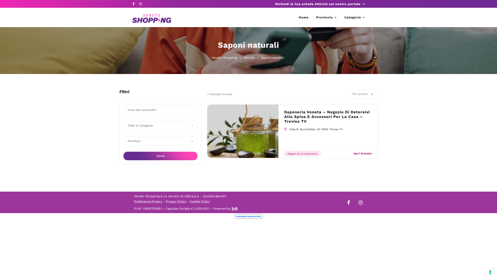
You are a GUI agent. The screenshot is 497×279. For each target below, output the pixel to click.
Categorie (352, 17)
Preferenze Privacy (148, 201)
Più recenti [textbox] (360, 94)
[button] (160, 125)
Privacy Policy (176, 201)
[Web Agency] (234, 208)
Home (303, 17)
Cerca (160, 156)
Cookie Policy (200, 201)
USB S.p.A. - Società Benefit (205, 196)
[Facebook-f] (133, 3)
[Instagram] (140, 3)
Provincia (324, 17)
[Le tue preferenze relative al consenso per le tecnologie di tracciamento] (490, 272)
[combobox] (363, 94)
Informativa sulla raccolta (248, 216)
